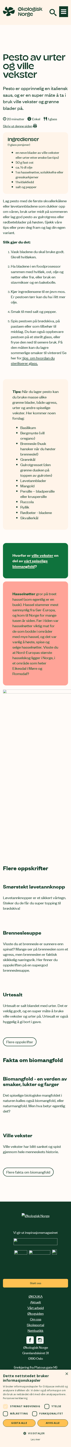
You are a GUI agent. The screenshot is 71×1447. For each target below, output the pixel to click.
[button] (35, 1433)
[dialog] (35, 1408)
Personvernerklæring (15, 1398)
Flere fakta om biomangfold (28, 1171)
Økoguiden (35, 1313)
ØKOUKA (36, 1296)
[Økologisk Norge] (36, 1215)
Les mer (35, 1439)
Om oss (35, 1319)
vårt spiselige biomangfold (30, 563)
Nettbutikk (35, 1330)
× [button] (66, 1373)
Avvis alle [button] (53, 1423)
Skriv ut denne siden (17, 125)
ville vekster (42, 555)
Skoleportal (35, 1324)
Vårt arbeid (35, 1307)
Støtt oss (35, 1283)
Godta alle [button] (19, 1423)
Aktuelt (35, 1301)
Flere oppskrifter (19, 1041)
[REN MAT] (35, 1243)
